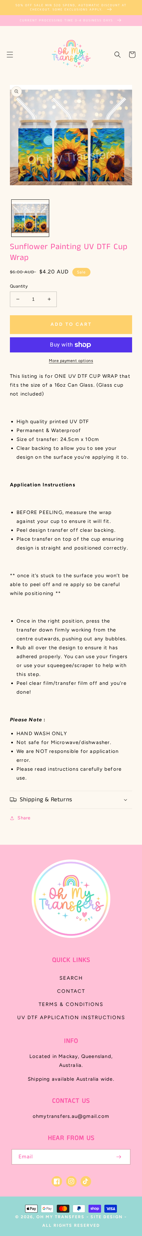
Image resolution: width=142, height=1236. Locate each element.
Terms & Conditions (71, 1004)
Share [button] (24, 818)
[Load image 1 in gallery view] (30, 218)
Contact (71, 991)
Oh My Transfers (60, 1216)
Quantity (19, 286)
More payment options (71, 360)
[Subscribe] (118, 1157)
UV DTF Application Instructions (71, 1017)
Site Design (106, 1216)
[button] (10, 54)
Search (71, 978)
